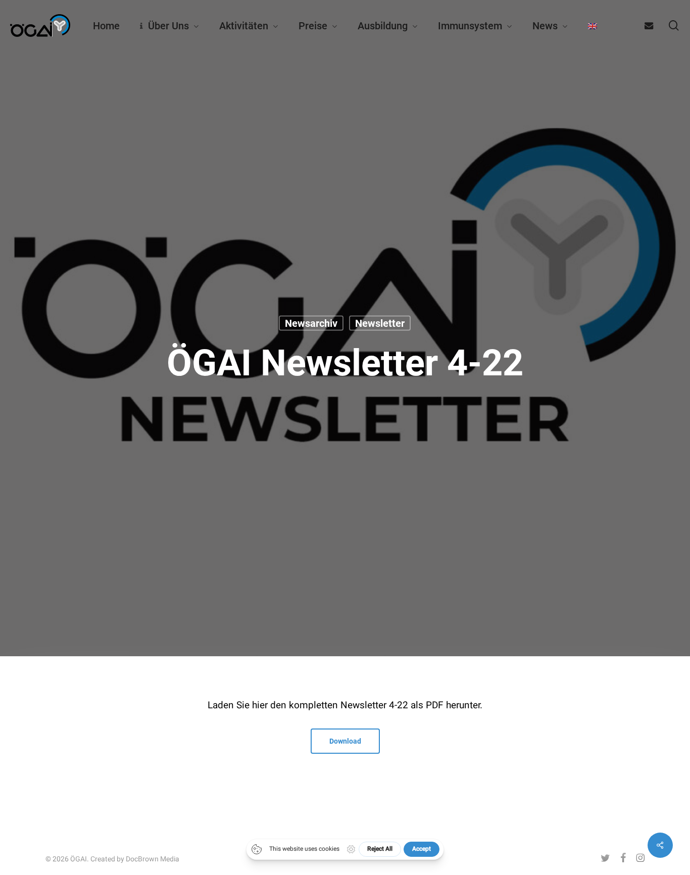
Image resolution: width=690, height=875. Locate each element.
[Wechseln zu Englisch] (592, 25)
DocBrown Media (152, 859)
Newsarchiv (311, 323)
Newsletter (380, 323)
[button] (345, 741)
